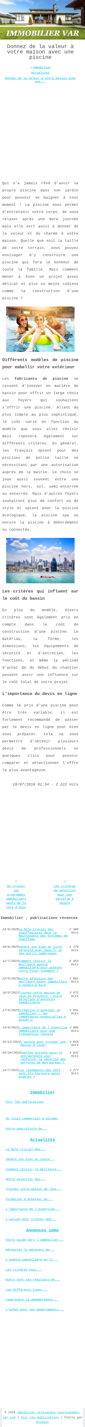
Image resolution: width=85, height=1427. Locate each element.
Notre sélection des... (26, 1179)
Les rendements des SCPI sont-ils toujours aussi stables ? (39, 1073)
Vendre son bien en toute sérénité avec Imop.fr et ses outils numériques (40, 950)
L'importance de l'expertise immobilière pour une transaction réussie (43, 1031)
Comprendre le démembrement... (32, 1299)
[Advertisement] (42, 129)
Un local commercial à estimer (32, 1118)
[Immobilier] (42, 20)
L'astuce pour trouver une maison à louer (43, 1043)
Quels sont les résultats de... (33, 1279)
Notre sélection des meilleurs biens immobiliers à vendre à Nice (43, 982)
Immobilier (42, 67)
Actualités (40, 73)
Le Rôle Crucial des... (26, 1149)
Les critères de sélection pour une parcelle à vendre (64, 894)
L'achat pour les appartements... (35, 1309)
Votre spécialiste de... (26, 1128)
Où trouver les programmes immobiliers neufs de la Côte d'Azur (16, 896)
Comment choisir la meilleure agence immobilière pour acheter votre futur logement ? (40, 965)
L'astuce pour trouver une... (31, 1219)
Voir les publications (25, 1102)
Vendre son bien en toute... (30, 1159)
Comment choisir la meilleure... (34, 1169)
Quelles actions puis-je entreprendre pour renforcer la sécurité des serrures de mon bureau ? (43, 1057)
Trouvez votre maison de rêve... (34, 1189)
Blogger (42, 1422)
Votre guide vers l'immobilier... (35, 1240)
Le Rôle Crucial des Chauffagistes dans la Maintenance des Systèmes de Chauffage (43, 934)
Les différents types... (26, 1290)
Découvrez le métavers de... (30, 1250)
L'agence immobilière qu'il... (32, 1259)
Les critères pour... (24, 1270)
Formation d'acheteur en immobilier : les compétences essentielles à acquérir (42, 1015)
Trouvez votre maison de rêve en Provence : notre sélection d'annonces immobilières (40, 997)
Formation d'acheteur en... (29, 1199)
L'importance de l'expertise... (33, 1209)
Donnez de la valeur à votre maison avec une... (40, 79)
